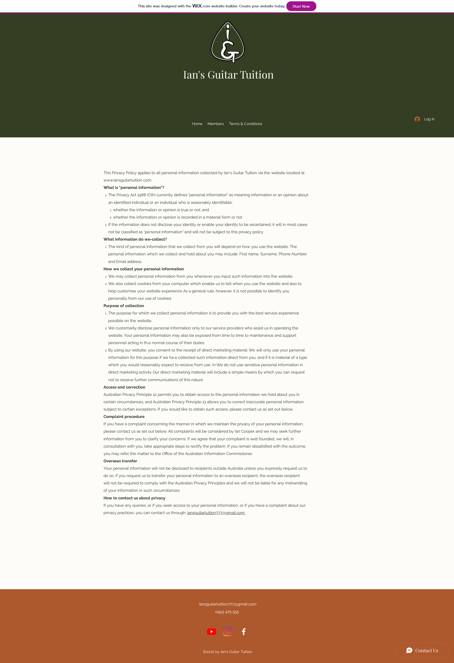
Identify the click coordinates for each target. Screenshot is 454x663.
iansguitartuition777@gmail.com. (216, 512)
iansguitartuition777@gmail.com (227, 604)
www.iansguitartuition (123, 180)
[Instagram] (227, 631)
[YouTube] (211, 631)
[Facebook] (243, 631)
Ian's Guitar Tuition (228, 74)
